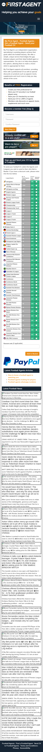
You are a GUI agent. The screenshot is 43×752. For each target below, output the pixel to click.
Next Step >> (10, 129)
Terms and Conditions (29, 746)
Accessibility (25, 748)
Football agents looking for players (22, 380)
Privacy (16, 748)
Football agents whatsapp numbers (22, 382)
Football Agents (8, 743)
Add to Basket (32, 354)
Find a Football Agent (24, 743)
